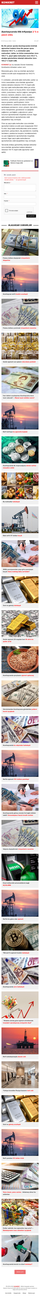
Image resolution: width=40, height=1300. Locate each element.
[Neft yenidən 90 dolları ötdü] (20, 1142)
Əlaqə (24, 1293)
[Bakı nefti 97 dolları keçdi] (20, 519)
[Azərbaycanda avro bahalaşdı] (20, 971)
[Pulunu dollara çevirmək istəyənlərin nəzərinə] (20, 312)
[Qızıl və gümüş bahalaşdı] (20, 589)
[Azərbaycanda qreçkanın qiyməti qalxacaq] (20, 659)
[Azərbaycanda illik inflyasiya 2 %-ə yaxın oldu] (20, 18)
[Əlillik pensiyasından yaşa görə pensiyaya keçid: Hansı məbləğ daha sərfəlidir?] (20, 553)
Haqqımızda (17, 1293)
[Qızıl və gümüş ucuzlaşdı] (20, 1108)
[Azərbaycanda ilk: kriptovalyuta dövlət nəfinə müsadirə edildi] (20, 449)
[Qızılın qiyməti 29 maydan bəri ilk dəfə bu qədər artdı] (20, 623)
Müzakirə (7, 182)
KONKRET (17, 1286)
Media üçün (31, 1293)
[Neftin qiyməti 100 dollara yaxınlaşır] (20, 763)
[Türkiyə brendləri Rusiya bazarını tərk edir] (20, 1074)
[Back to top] (34, 1294)
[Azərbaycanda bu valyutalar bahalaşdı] (20, 729)
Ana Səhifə (8, 1293)
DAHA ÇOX (20, 1272)
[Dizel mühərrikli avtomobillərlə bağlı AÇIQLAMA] (20, 867)
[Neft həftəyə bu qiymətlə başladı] (20, 416)
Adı (5, 193)
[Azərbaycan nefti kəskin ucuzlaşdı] (20, 278)
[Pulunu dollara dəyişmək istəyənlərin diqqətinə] (20, 242)
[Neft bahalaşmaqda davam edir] (20, 1040)
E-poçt (6, 201)
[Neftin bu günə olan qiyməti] (20, 903)
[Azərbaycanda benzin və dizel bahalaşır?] (20, 1248)
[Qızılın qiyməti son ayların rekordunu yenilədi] (20, 346)
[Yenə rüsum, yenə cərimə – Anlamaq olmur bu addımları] (20, 1176)
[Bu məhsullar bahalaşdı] (20, 485)
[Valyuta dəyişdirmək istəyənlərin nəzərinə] (20, 833)
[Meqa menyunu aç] (36, 2)
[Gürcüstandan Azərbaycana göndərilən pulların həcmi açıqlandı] (20, 693)
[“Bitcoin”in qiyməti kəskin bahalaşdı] (20, 937)
